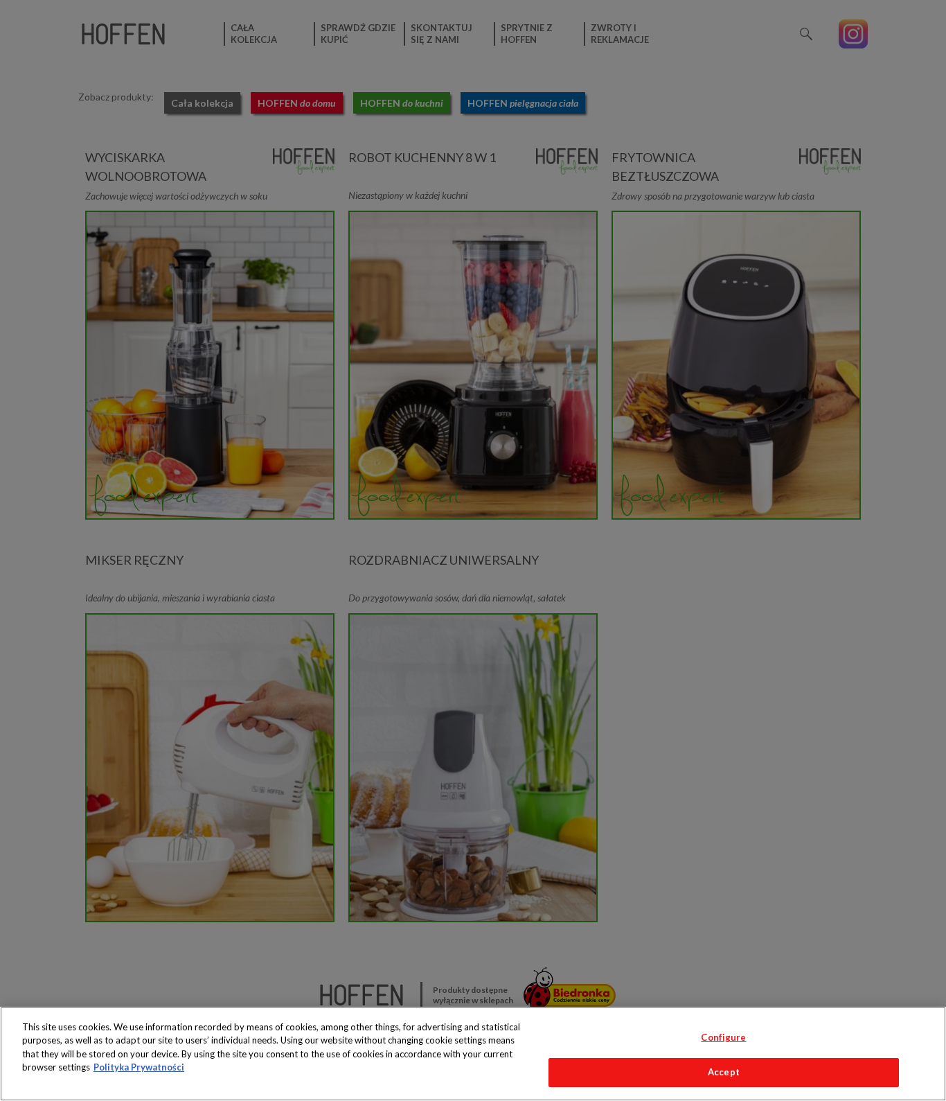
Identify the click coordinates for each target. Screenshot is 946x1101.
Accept (724, 1071)
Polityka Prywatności (138, 1067)
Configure (723, 1037)
